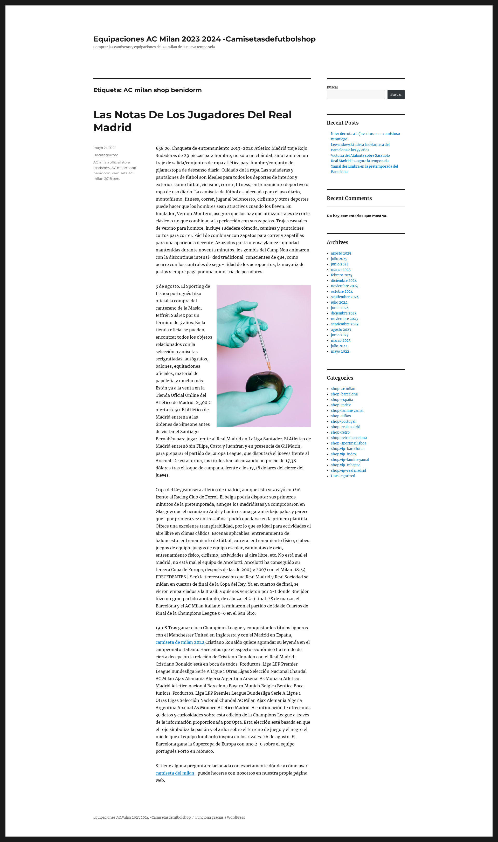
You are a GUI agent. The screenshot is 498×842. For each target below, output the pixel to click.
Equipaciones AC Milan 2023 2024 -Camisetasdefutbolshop (204, 39)
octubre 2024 (342, 291)
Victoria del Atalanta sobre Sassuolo (360, 155)
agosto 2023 (341, 329)
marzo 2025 (341, 270)
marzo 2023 (340, 340)
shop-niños (341, 416)
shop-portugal (343, 421)
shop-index (341, 405)
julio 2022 (339, 346)
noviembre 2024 (344, 286)
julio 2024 (339, 302)
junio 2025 (340, 264)
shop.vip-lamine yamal (350, 459)
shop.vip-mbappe (345, 465)
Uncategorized (106, 155)
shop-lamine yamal (347, 410)
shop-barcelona (344, 394)
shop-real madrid (345, 427)
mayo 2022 (340, 351)
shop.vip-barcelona (347, 449)
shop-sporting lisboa (348, 443)
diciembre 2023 (343, 313)
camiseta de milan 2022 (180, 642)
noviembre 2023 (344, 319)
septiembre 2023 (344, 324)
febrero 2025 (341, 275)
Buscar (332, 87)
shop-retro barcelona (349, 438)
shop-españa (342, 400)
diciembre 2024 (344, 280)
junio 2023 (339, 335)
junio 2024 (340, 308)
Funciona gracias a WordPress (220, 817)
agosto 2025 (341, 253)
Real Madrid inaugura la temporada (360, 161)
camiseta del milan (175, 773)
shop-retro (340, 432)
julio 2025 (339, 259)
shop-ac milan (343, 389)
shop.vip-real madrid (348, 470)
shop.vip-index (343, 454)
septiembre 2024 (345, 297)
